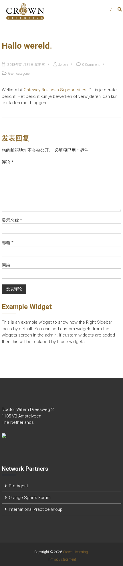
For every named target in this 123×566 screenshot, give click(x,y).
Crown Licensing (75, 552)
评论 (7, 162)
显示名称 (12, 220)
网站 (6, 265)
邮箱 (7, 242)
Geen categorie (18, 74)
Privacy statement (62, 559)
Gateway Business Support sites (55, 89)
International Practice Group (36, 509)
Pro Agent (18, 485)
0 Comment (91, 65)
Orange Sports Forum (30, 497)
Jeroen (63, 65)
